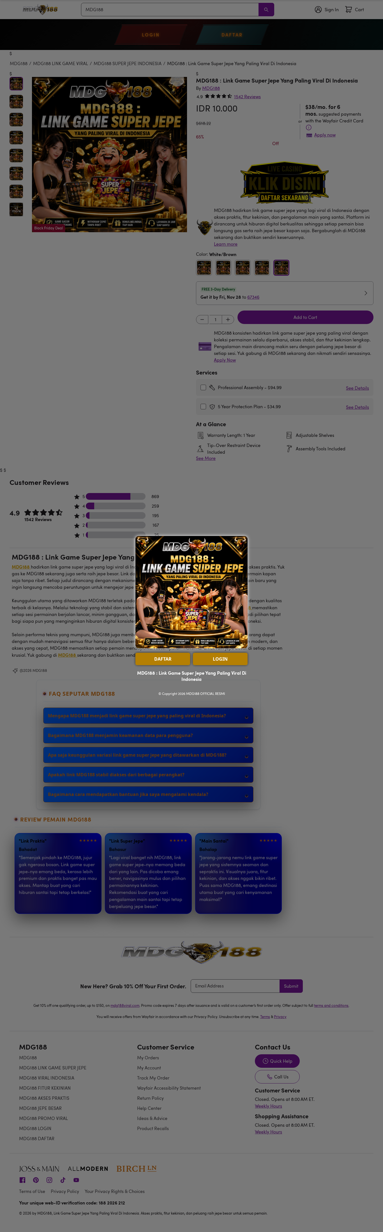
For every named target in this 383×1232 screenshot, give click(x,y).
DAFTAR (163, 659)
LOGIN (220, 659)
